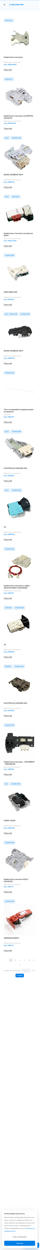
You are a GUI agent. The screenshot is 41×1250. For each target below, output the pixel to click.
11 (33, 960)
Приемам (19, 1243)
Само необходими (20, 1237)
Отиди (20, 975)
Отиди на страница (12, 971)
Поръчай (8, 70)
